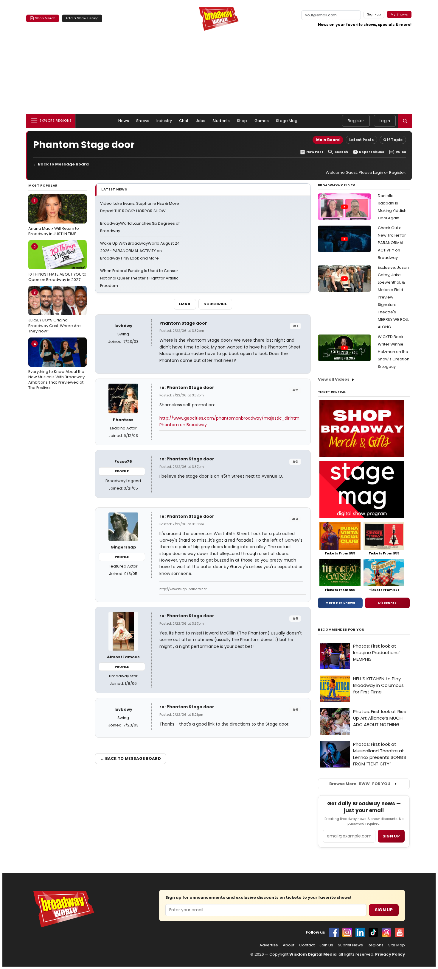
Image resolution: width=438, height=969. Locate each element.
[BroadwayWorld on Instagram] (347, 932)
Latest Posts (361, 139)
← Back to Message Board (61, 164)
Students (221, 121)
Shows (142, 121)
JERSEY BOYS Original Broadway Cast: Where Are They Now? (54, 312)
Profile (122, 471)
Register (356, 121)
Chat (184, 121)
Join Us (326, 945)
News (123, 121)
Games (261, 121)
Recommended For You (341, 629)
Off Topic (393, 139)
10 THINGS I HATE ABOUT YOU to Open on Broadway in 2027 (57, 263)
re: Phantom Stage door (186, 387)
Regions (375, 945)
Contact (307, 945)
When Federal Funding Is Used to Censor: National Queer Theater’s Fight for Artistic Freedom (139, 278)
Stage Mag (286, 121)
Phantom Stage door (183, 323)
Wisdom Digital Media (313, 954)
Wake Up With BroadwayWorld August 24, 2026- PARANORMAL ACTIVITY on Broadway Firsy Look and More (140, 250)
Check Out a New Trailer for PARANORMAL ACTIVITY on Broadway (392, 242)
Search (341, 152)
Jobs (201, 121)
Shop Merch (45, 18)
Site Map (396, 945)
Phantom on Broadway (183, 425)
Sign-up (374, 14)
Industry (164, 121)
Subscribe (215, 304)
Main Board (328, 139)
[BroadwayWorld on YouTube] (399, 932)
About (288, 945)
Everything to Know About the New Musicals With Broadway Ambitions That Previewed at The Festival (56, 366)
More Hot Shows (340, 602)
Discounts (387, 602)
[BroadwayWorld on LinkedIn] (360, 932)
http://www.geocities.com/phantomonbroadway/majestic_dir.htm (229, 418)
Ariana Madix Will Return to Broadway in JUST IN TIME (53, 217)
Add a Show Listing (82, 18)
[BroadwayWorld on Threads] (386, 932)
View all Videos (334, 379)
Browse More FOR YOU (359, 784)
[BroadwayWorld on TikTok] (373, 932)
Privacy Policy (390, 954)
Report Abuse (371, 152)
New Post (314, 152)
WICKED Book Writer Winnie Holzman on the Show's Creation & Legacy (393, 351)
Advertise (269, 945)
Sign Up (384, 910)
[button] (405, 121)
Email (185, 304)
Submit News (350, 945)
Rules (401, 152)
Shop (242, 121)
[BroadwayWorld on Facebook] (334, 932)
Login (385, 121)
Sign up (391, 836)
